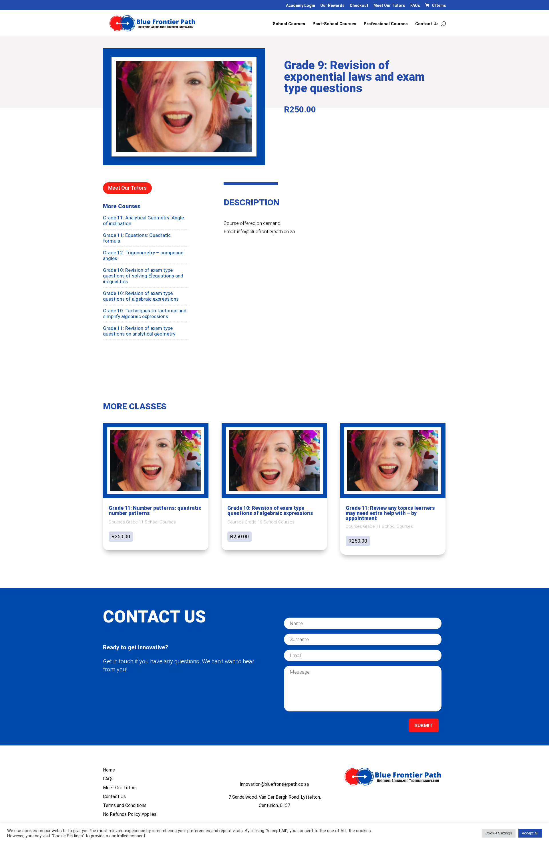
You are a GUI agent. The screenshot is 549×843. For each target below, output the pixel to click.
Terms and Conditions (124, 805)
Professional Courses (386, 24)
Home (109, 770)
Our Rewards (332, 5)
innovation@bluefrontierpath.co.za (274, 784)
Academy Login (300, 5)
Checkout (359, 5)
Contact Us (427, 24)
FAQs (415, 5)
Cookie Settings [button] (499, 833)
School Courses (289, 24)
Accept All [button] (530, 833)
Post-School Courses (334, 24)
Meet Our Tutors (389, 5)
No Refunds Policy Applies (129, 814)
